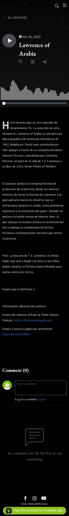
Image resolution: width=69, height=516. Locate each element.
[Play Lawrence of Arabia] (9, 40)
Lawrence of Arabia (34, 49)
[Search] (56, 5)
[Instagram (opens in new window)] (34, 498)
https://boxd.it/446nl (16, 334)
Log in (41, 399)
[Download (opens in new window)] (33, 61)
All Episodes (17, 17)
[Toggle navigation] (64, 5)
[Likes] (21, 61)
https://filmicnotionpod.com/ (33, 320)
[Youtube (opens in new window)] (43, 498)
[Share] (45, 61)
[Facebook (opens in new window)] (25, 498)
